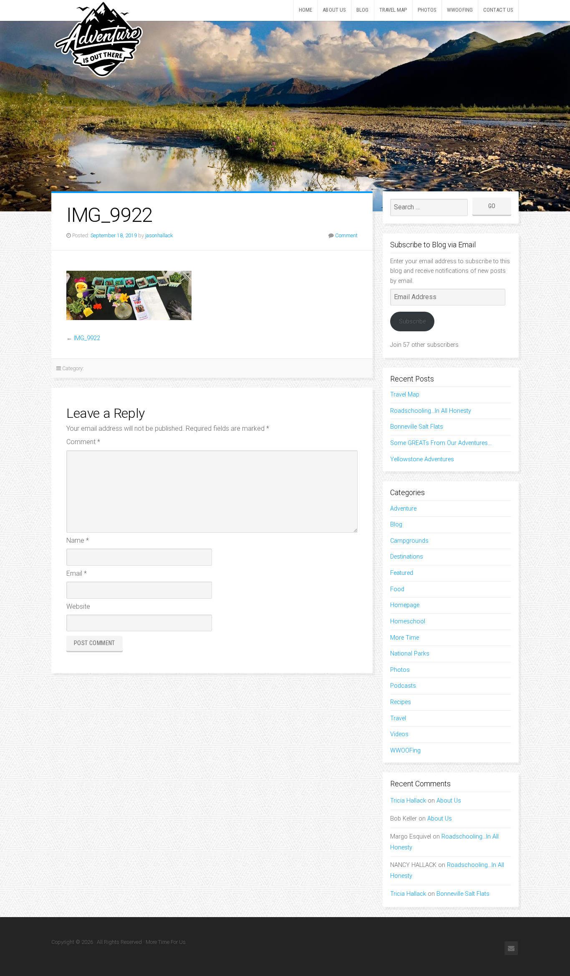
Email (76, 573)
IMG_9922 (87, 338)
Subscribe (412, 321)
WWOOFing (460, 10)
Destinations (406, 556)
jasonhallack (159, 235)
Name (77, 540)
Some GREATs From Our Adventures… (441, 443)
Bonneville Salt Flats (416, 426)
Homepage (404, 605)
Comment (346, 235)
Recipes (400, 702)
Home (305, 10)
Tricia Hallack (408, 800)
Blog (362, 10)
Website (78, 606)
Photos (427, 10)
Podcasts (403, 685)
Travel (398, 718)
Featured (401, 573)
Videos (399, 734)
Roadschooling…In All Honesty (430, 410)
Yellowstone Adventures (422, 459)
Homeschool (407, 621)
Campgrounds (409, 540)
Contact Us (498, 10)
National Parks (409, 653)
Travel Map (393, 10)
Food (397, 589)
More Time (404, 637)
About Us (334, 10)
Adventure (403, 508)
